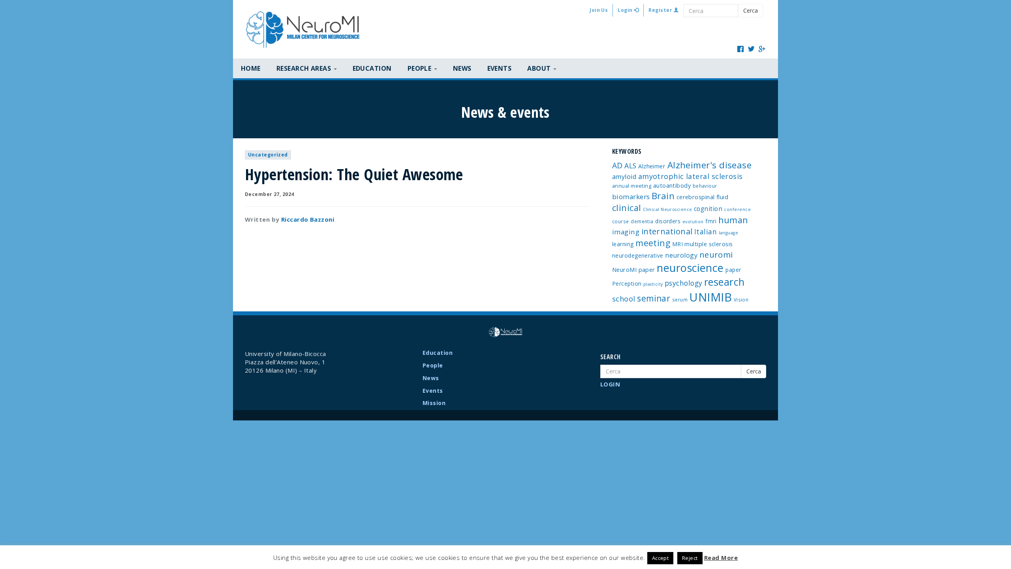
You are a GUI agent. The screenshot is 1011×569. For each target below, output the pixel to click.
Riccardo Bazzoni (307, 219)
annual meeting (631, 185)
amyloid (624, 176)
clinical (626, 207)
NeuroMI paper (633, 269)
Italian (705, 231)
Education (372, 68)
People (433, 365)
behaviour (705, 186)
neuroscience (690, 267)
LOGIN (610, 384)
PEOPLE (420, 68)
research (724, 281)
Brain (663, 196)
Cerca (750, 10)
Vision (741, 299)
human (733, 220)
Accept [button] (660, 557)
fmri (710, 221)
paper (733, 269)
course (620, 221)
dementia (642, 221)
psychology (684, 283)
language (729, 233)
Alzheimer (651, 166)
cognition (708, 208)
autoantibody (672, 185)
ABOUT (539, 68)
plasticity (653, 284)
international (667, 231)
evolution (693, 221)
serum (680, 299)
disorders (667, 221)
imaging (625, 231)
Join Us (599, 10)
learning (623, 244)
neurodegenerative (637, 255)
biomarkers (631, 196)
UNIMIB (710, 297)
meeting (652, 243)
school (623, 298)
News (462, 68)
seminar (653, 298)
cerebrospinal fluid (703, 197)
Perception (627, 283)
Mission (434, 403)
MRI (677, 244)
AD (617, 165)
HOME (251, 68)
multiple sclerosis (708, 244)
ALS (630, 165)
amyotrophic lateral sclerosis (690, 176)
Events (499, 68)
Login (626, 10)
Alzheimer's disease (709, 165)
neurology (681, 255)
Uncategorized (268, 154)
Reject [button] (690, 557)
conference (737, 209)
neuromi (716, 254)
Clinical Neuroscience (667, 209)
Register (660, 10)
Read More (721, 557)
